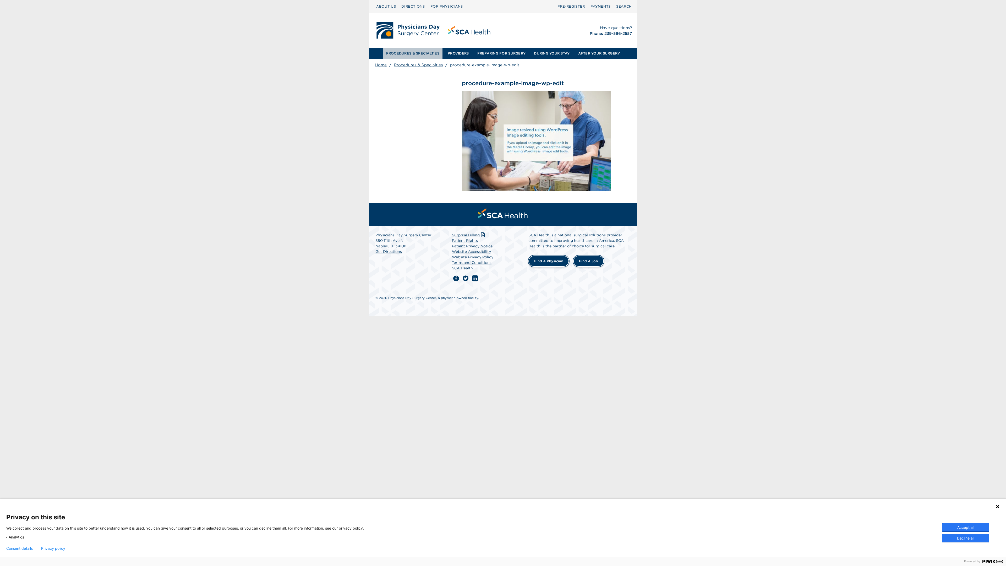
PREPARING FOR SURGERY (501, 53)
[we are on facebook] (456, 278)
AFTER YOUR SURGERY (599, 53)
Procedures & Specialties (418, 65)
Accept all (965, 527)
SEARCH (624, 6)
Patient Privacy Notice (472, 246)
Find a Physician (548, 261)
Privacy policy (53, 548)
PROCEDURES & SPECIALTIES (412, 53)
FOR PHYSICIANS (446, 6)
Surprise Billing (466, 235)
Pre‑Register (571, 6)
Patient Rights (465, 240)
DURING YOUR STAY (552, 53)
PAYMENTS (601, 6)
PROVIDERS (458, 53)
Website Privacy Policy (472, 257)
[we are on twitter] (465, 278)
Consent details (19, 548)
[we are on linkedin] (475, 278)
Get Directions (388, 251)
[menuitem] (386, 6)
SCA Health (462, 268)
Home (381, 65)
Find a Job (588, 261)
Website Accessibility (471, 251)
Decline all (965, 538)
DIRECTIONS (413, 6)
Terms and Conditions (471, 262)
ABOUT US (386, 6)
